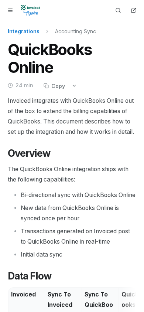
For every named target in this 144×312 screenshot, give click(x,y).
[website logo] (30, 10)
